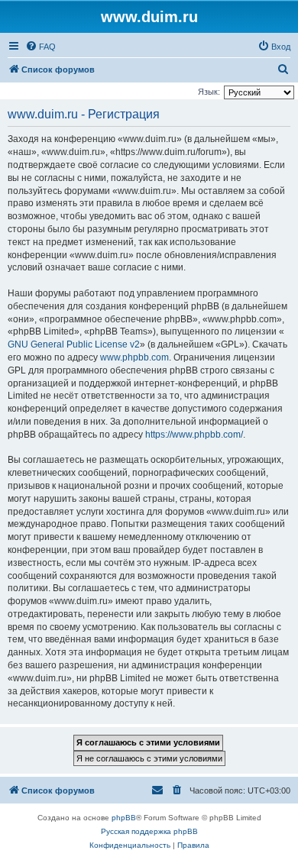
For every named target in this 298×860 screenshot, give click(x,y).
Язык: (209, 91)
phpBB (124, 817)
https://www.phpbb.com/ (194, 434)
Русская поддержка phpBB (149, 831)
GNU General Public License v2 (74, 344)
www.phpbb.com (134, 357)
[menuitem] (40, 46)
